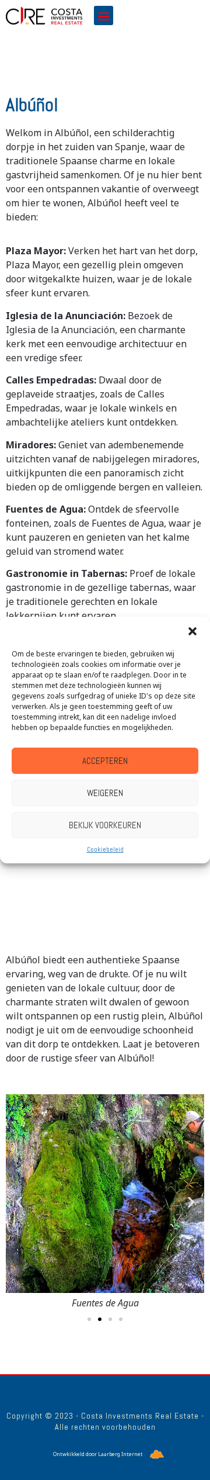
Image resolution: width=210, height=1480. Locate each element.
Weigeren (105, 792)
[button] (192, 631)
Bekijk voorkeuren (105, 825)
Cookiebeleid (105, 849)
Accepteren (105, 760)
